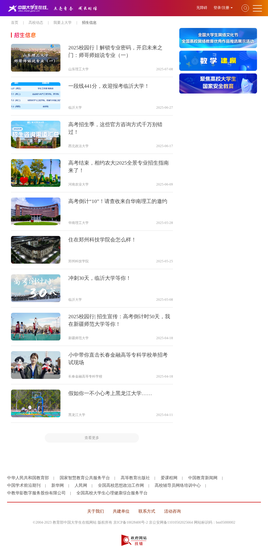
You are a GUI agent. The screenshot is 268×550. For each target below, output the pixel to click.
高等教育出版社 (135, 478)
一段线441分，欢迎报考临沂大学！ (108, 86)
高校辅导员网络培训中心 (178, 485)
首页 (14, 23)
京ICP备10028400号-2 (130, 522)
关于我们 (95, 511)
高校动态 (36, 23)
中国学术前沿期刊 (24, 485)
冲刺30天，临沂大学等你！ (99, 278)
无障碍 (202, 8)
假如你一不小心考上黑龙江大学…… (110, 393)
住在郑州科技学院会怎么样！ (102, 239)
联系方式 (146, 511)
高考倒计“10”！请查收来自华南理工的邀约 (117, 201)
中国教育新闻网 (202, 478)
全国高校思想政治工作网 (121, 485)
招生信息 (89, 23)
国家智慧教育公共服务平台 (85, 478)
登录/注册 (221, 8)
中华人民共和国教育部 (28, 478)
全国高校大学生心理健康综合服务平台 (112, 493)
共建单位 (121, 511)
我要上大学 (62, 23)
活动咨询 (172, 511)
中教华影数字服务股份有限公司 (36, 493)
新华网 (57, 485)
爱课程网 (169, 478)
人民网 (81, 485)
